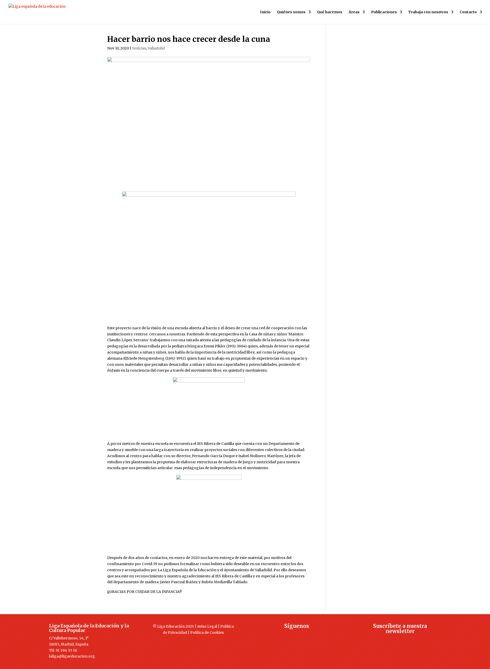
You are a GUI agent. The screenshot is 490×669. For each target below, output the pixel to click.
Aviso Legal (207, 626)
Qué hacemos (329, 12)
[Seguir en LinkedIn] (317, 635)
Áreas (354, 12)
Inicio (265, 12)
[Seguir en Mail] (400, 640)
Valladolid (156, 48)
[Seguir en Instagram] (297, 635)
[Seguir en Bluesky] (307, 635)
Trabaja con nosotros (428, 12)
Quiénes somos (291, 12)
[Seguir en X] (287, 635)
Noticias (139, 48)
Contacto (468, 12)
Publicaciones (384, 12)
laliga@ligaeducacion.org (72, 656)
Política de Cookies (207, 632)
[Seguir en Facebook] (276, 635)
